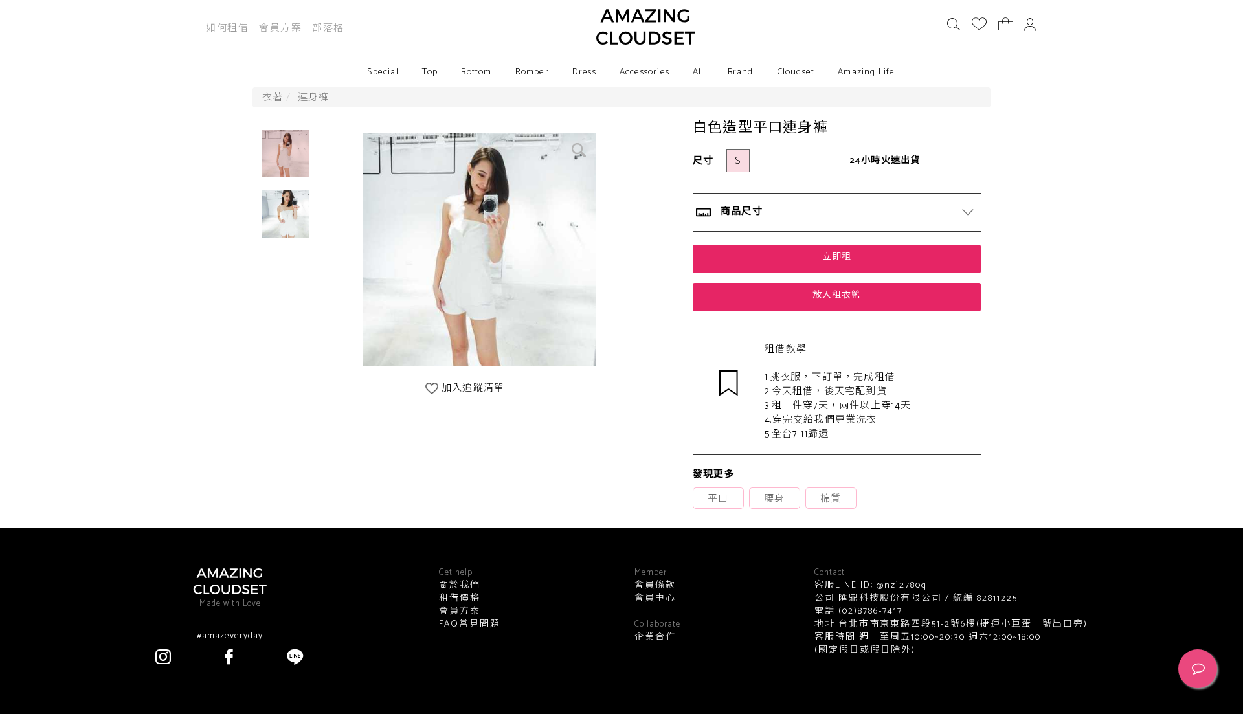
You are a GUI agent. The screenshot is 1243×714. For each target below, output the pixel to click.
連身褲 (314, 97)
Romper (532, 72)
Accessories (644, 72)
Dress (584, 72)
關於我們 (459, 585)
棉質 (830, 499)
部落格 (328, 28)
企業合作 (655, 637)
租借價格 (459, 598)
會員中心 (655, 598)
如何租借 (227, 28)
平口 (718, 499)
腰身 (774, 499)
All (698, 72)
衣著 (272, 97)
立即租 (836, 257)
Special (382, 72)
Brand (741, 72)
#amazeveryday (230, 636)
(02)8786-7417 (868, 611)
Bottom (476, 72)
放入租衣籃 (836, 295)
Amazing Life (866, 72)
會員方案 (280, 28)
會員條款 (655, 585)
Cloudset (796, 72)
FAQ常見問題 (469, 624)
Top (430, 72)
